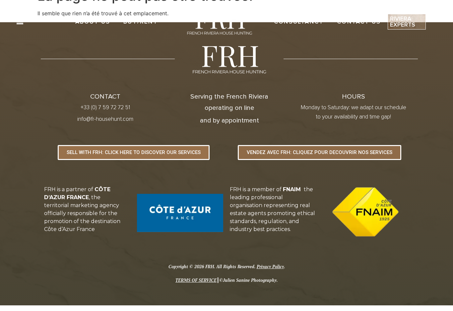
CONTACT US (359, 22)
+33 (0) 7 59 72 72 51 (105, 108)
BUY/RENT (140, 22)
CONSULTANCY (299, 22)
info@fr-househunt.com (105, 119)
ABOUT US (92, 22)
